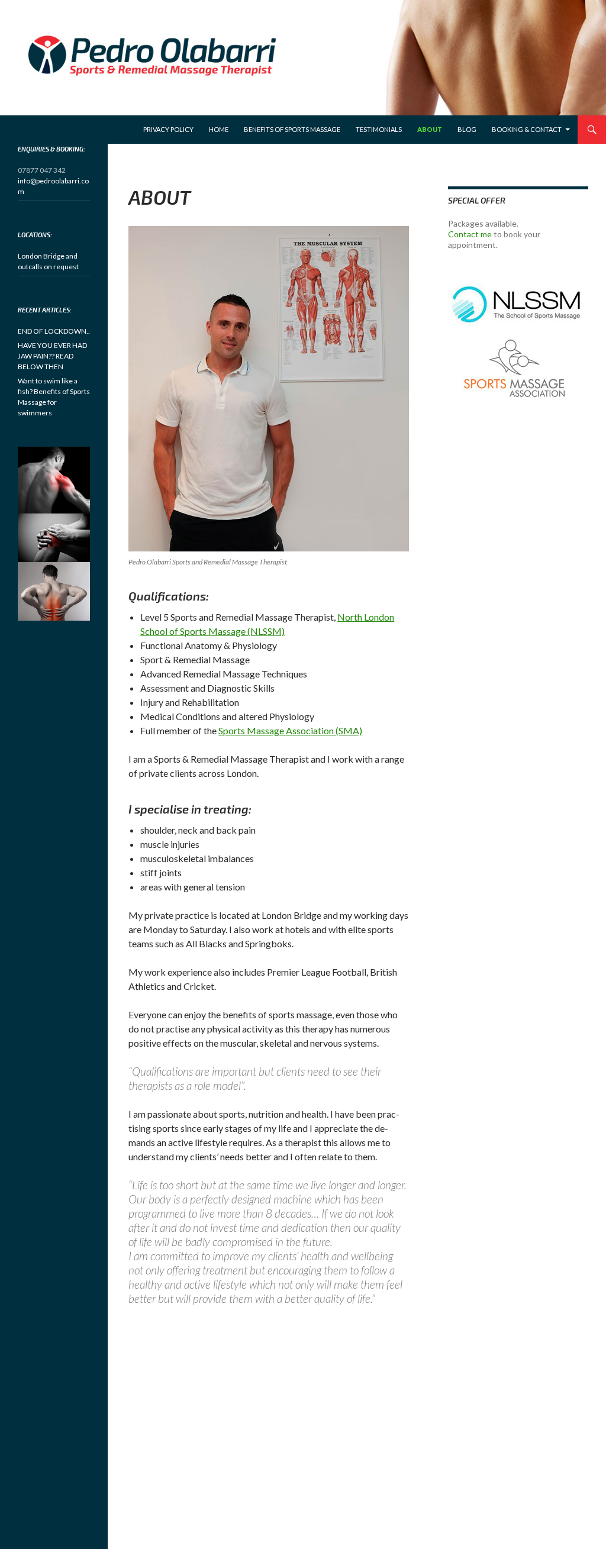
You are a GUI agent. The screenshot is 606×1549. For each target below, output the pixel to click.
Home (218, 129)
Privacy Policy (168, 129)
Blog (466, 129)
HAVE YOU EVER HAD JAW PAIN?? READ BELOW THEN (52, 356)
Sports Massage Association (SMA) (290, 730)
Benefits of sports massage (292, 129)
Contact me (470, 234)
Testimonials (379, 129)
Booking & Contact (527, 129)
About (429, 129)
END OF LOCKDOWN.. (54, 331)
